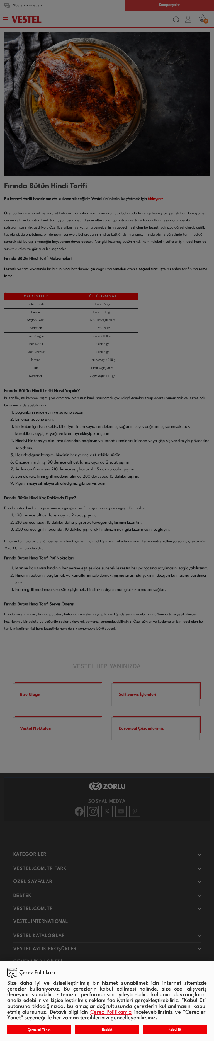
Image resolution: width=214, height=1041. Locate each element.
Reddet (107, 1030)
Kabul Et (175, 1030)
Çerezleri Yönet (39, 1030)
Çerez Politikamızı (111, 1012)
